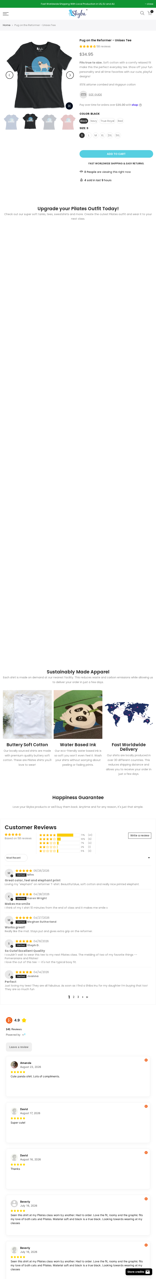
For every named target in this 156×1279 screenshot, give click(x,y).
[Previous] (9, 75)
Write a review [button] (139, 835)
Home (6, 25)
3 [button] (78, 997)
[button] (88, 46)
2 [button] (73, 997)
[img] (24, 871)
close (8, 3)
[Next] (70, 75)
